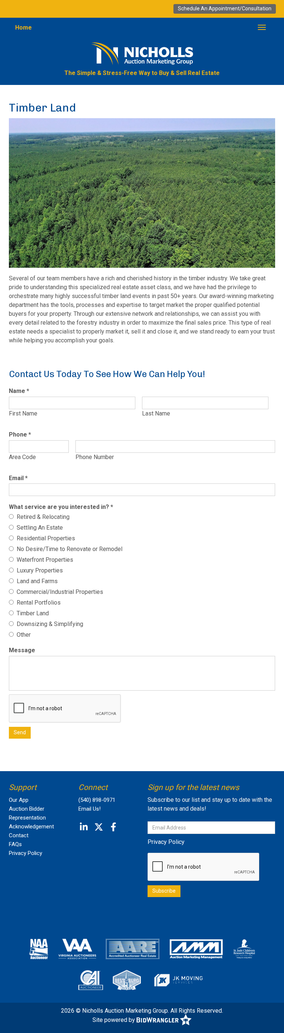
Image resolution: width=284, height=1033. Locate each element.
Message (22, 650)
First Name (23, 413)
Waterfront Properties (43, 559)
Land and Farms (36, 581)
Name (19, 390)
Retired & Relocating (42, 516)
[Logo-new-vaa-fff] (77, 948)
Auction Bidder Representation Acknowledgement (31, 817)
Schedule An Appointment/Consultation (224, 8)
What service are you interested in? (61, 506)
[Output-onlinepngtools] (178, 979)
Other (22, 634)
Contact (18, 835)
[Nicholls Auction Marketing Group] (142, 53)
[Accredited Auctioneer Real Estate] (132, 948)
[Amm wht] (196, 948)
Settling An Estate (38, 527)
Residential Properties (44, 538)
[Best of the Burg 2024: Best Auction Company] (127, 979)
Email (18, 478)
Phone (20, 434)
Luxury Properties (38, 570)
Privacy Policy (25, 853)
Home (23, 27)
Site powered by (114, 1019)
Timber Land (31, 613)
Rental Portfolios (37, 602)
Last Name (156, 413)
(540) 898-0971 (96, 800)
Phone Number (94, 457)
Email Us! (89, 808)
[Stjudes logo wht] (244, 948)
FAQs (15, 844)
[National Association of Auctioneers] (38, 948)
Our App (18, 800)
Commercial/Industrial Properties (58, 591)
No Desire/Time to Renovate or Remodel (68, 549)
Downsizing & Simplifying (48, 623)
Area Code (22, 457)
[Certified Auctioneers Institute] (91, 979)
